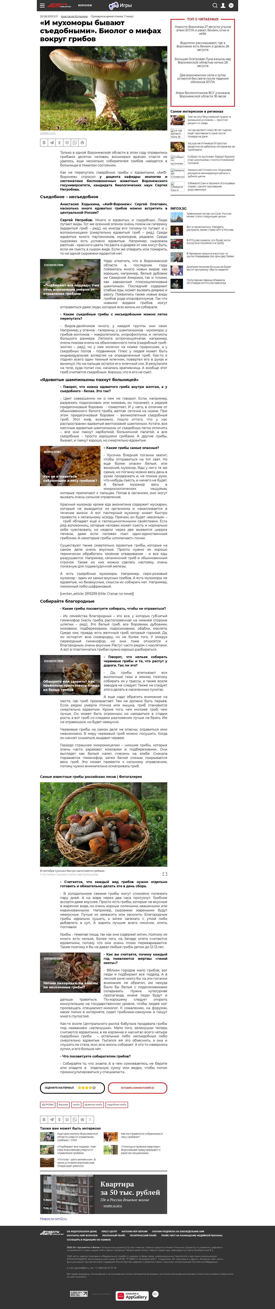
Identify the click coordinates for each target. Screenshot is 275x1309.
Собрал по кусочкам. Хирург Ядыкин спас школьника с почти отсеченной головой (211, 160)
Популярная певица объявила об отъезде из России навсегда (206, 281)
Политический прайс (143, 1235)
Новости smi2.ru (53, 1219)
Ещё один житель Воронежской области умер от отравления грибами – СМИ (77, 1137)
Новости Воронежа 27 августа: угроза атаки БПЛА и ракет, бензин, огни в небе (203, 30)
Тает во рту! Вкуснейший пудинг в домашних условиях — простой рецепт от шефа (209, 120)
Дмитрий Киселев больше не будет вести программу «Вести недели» (209, 268)
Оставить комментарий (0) (137, 1088)
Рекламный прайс (113, 1235)
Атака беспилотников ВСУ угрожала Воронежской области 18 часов (203, 94)
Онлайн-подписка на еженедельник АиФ (178, 1231)
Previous (48, 818)
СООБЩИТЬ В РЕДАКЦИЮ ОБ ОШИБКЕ (89, 1240)
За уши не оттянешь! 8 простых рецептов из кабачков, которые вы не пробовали (211, 146)
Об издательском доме (82, 1231)
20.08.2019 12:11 (49, 16)
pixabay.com (48, 133)
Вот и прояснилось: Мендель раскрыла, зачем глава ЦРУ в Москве (210, 228)
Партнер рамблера (101, 1294)
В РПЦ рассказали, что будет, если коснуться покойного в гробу (208, 242)
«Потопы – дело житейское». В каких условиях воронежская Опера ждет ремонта (76, 1162)
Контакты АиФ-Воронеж (82, 1235)
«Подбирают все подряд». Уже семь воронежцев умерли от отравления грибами (76, 1150)
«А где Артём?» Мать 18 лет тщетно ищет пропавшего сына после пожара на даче (210, 133)
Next (159, 818)
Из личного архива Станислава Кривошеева (70, 874)
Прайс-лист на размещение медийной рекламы (191, 1235)
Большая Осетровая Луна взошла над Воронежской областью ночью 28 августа (203, 62)
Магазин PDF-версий (134, 1231)
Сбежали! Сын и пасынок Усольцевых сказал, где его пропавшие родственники (211, 186)
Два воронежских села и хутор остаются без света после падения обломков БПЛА (202, 79)
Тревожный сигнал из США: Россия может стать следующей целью (209, 215)
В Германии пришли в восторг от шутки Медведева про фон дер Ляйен (210, 255)
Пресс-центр (109, 1231)
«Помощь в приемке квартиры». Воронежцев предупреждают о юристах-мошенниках (141, 1150)
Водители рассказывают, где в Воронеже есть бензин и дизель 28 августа (203, 46)
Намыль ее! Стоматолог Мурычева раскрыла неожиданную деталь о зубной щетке (209, 173)
